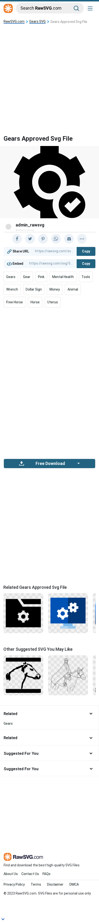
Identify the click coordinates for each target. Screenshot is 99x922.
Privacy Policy (14, 884)
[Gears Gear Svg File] (23, 613)
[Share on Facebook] (17, 239)
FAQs (46, 874)
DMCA (74, 884)
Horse (35, 302)
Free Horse (14, 302)
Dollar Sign (34, 289)
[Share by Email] (69, 239)
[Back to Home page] (8, 8)
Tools (85, 277)
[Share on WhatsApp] (56, 239)
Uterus (52, 302)
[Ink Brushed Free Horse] (23, 675)
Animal (73, 289)
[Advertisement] (49, 75)
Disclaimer (55, 884)
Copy (86, 251)
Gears (10, 277)
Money (55, 289)
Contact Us (30, 874)
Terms (36, 884)
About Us (11, 874)
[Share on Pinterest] (43, 239)
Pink (41, 277)
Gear (26, 277)
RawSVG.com (14, 21)
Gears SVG (37, 21)
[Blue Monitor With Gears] (68, 613)
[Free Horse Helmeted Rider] (68, 675)
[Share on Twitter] (30, 239)
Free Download (50, 463)
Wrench (12, 289)
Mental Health (63, 277)
